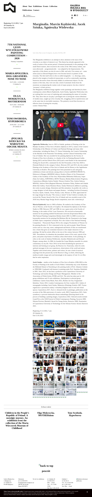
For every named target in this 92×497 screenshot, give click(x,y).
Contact (36, 10)
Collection (53, 6)
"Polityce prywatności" (62, 494)
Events (45, 6)
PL (72, 15)
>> (17, 64)
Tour (30, 6)
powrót (46, 470)
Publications (27, 10)
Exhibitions (37, 6)
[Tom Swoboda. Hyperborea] (75, 429)
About (24, 6)
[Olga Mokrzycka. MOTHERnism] (46, 429)
